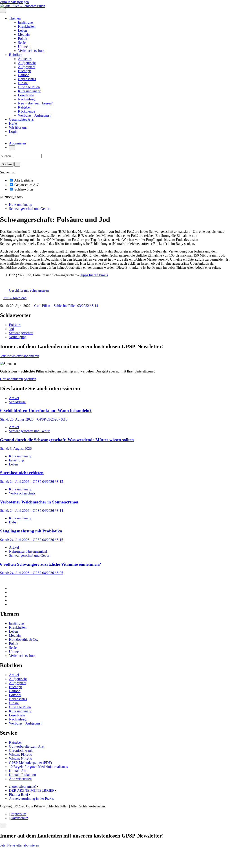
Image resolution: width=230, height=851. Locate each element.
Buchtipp (24, 71)
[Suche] (12, 147)
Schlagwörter (23, 189)
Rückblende (26, 111)
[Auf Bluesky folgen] (10, 596)
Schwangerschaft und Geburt (29, 209)
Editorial (15, 695)
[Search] (17, 164)
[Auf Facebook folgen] (10, 588)
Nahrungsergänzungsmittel (28, 551)
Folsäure (15, 325)
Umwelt (23, 47)
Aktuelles (24, 59)
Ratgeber (24, 107)
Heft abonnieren (11, 379)
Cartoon (23, 75)
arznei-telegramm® (22, 786)
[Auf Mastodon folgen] (10, 592)
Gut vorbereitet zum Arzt (26, 746)
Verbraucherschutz (31, 51)
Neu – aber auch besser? (35, 103)
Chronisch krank (21, 750)
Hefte (13, 123)
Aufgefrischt (27, 63)
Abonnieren (17, 143)
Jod (11, 329)
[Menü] (3, 10)
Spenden (30, 379)
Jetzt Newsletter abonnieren (19, 356)
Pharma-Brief (18, 794)
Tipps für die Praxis (94, 275)
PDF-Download (15, 298)
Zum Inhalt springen (14, 2)
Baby (13, 522)
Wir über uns (18, 127)
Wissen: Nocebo (20, 758)
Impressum (18, 814)
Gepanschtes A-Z (21, 119)
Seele (22, 42)
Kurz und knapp (29, 91)
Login (13, 131)
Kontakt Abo (18, 771)
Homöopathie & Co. (23, 639)
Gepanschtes (27, 79)
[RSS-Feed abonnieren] (10, 604)
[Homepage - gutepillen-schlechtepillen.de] (22, 6)
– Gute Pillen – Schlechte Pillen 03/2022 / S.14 (64, 306)
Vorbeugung (18, 337)
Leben (22, 30)
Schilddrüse (17, 402)
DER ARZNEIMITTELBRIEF (31, 790)
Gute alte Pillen (29, 87)
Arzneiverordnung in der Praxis (31, 798)
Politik (22, 38)
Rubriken (15, 55)
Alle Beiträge (23, 180)
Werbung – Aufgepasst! (34, 115)
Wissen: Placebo (20, 754)
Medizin (24, 34)
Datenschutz (19, 818)
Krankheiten (26, 26)
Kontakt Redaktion (22, 775)
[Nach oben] (1, 580)
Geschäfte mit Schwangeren (29, 290)
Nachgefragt (26, 99)
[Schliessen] (3, 826)
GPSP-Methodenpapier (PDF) (30, 763)
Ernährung (25, 22)
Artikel (14, 398)
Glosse (23, 83)
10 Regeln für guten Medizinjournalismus (38, 767)
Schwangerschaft (21, 333)
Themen (15, 18)
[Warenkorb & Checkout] (10, 135)
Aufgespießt (26, 67)
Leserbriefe (26, 95)
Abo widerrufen (20, 779)
